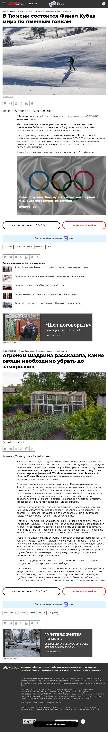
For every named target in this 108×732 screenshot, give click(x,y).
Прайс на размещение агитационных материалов (73, 667)
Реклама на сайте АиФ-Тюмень (35, 667)
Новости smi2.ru (12, 342)
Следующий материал (55, 724)
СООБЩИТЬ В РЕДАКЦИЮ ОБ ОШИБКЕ (86, 670)
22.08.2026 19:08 (9, 351)
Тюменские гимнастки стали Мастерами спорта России (39, 285)
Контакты (64, 670)
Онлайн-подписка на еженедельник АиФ (39, 670)
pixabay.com (8, 97)
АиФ (22, 442)
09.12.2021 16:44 (9, 11)
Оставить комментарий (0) (84, 225)
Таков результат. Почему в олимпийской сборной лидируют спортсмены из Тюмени (57, 198)
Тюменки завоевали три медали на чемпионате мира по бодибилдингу (46, 294)
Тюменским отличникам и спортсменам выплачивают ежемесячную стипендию (50, 276)
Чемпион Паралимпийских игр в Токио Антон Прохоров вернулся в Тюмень (48, 303)
